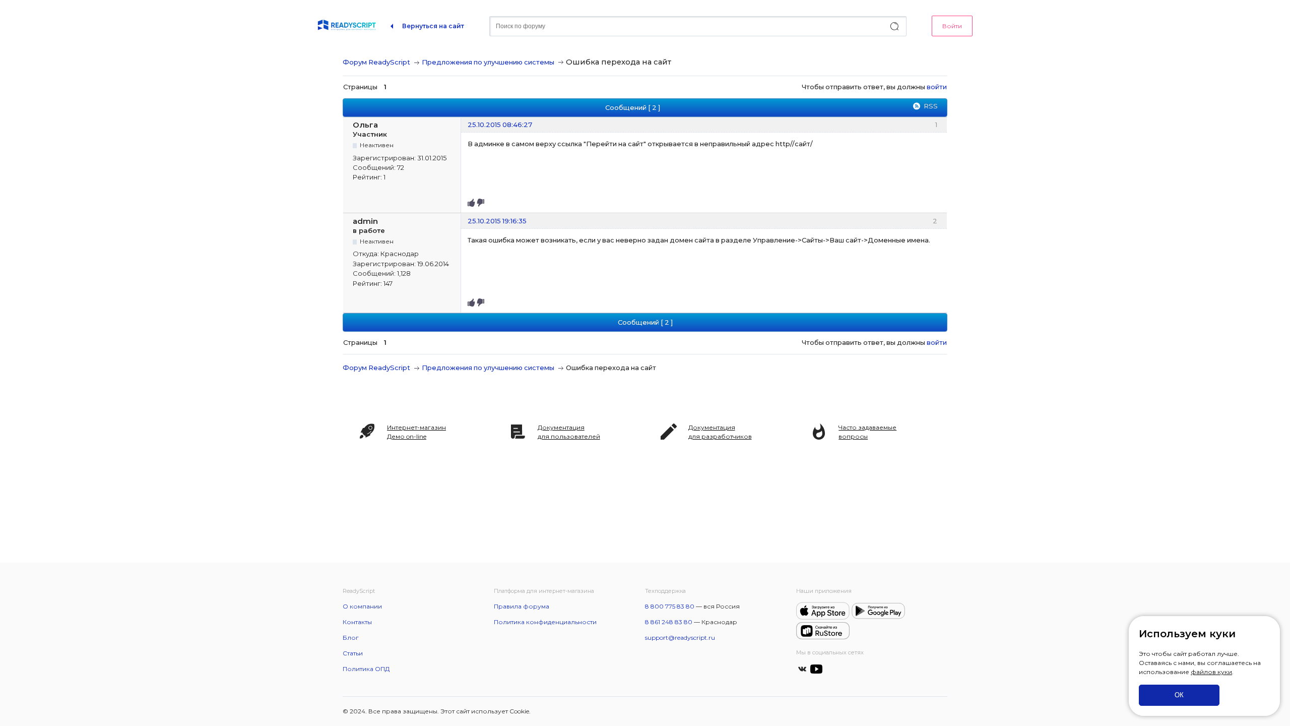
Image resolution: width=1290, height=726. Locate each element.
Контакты (357, 622)
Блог (351, 637)
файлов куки (1211, 672)
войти (937, 87)
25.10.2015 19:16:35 (497, 221)
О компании (362, 606)
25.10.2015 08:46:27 (500, 124)
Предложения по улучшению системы (488, 62)
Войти (952, 26)
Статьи (353, 653)
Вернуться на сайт (433, 26)
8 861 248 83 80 (668, 622)
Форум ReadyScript (376, 62)
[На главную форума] (346, 26)
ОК (1179, 695)
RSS (931, 106)
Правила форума (521, 606)
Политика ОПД (366, 669)
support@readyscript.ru (680, 637)
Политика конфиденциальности (545, 622)
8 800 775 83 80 (669, 606)
